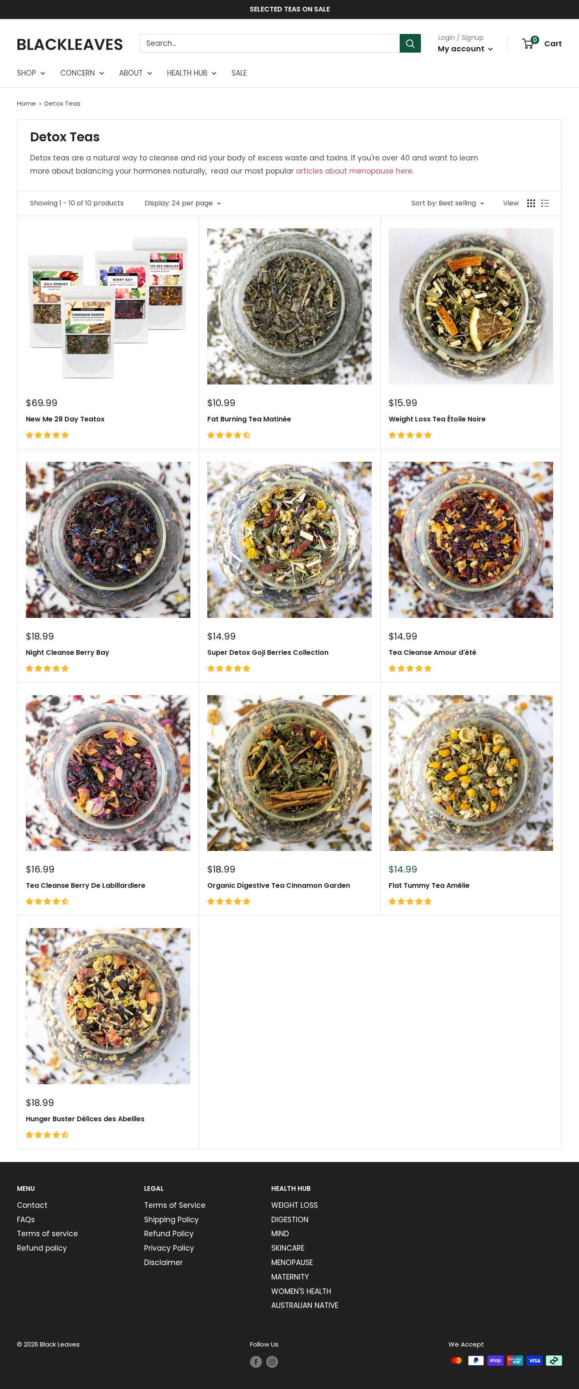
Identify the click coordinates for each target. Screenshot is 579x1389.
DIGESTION (290, 1220)
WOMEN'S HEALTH (301, 1291)
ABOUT (131, 73)
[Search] (410, 43)
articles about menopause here (354, 171)
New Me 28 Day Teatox (65, 419)
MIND (280, 1234)
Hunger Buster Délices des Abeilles (85, 1119)
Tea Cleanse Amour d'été (432, 652)
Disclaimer (163, 1262)
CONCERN (77, 73)
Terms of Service (175, 1205)
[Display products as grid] (531, 203)
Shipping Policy (171, 1220)
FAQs (26, 1220)
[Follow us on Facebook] (256, 1361)
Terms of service (47, 1234)
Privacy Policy (169, 1248)
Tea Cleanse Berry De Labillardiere (85, 885)
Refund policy (42, 1248)
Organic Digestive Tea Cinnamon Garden (278, 885)
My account (462, 48)
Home (26, 103)
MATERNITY (290, 1277)
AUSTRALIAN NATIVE (304, 1305)
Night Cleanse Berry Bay (67, 652)
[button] (48, 435)
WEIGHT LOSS (294, 1205)
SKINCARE (287, 1248)
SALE (239, 73)
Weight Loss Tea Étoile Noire (437, 419)
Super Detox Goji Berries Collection (267, 652)
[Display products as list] (545, 203)
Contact (32, 1205)
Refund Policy (169, 1234)
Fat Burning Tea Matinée (249, 419)
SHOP (26, 73)
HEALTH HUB (187, 73)
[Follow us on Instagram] (272, 1361)
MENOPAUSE (292, 1262)
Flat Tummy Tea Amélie (429, 885)
